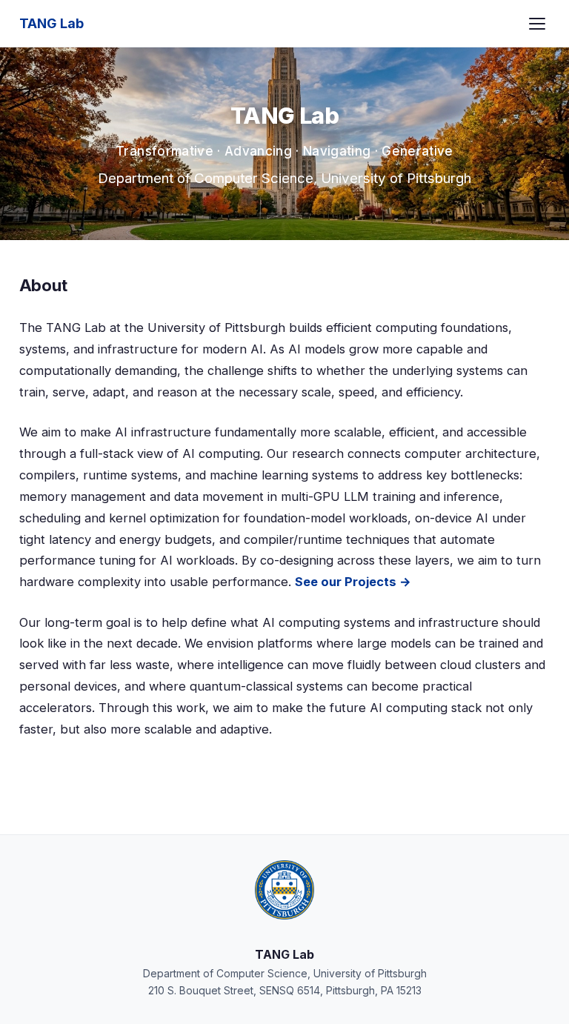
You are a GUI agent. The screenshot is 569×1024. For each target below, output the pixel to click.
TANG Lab (51, 23)
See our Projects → (353, 581)
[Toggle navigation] (537, 24)
